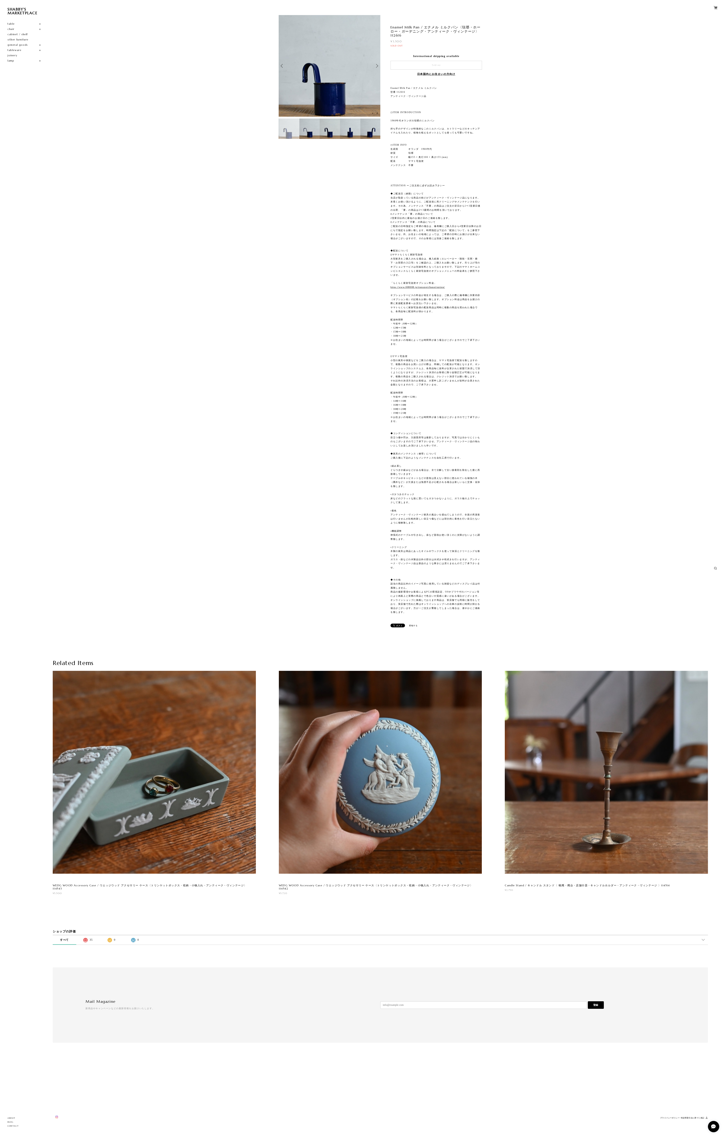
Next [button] (376, 66)
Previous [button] (282, 66)
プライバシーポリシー (670, 1118)
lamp (11, 60)
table (11, 24)
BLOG (10, 1122)
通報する (413, 626)
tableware (14, 50)
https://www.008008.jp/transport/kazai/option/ (417, 287)
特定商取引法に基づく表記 (692, 1118)
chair (11, 29)
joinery (12, 55)
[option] (329, 66)
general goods (18, 45)
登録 (595, 1005)
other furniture (18, 39)
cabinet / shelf (18, 34)
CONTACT (13, 1126)
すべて (64, 939)
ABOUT (11, 1118)
